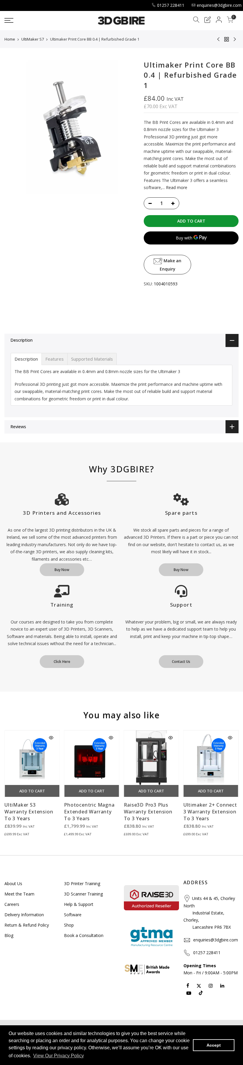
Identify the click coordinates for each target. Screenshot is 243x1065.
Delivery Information (24, 914)
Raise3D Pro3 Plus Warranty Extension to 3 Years (148, 812)
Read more (176, 187)
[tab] (26, 359)
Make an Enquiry (170, 264)
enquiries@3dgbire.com (219, 5)
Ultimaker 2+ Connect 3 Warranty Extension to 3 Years (210, 812)
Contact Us (181, 661)
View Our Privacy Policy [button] (58, 1055)
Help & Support (78, 904)
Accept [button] (214, 1045)
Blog (8, 935)
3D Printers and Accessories (62, 512)
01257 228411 (170, 5)
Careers (11, 904)
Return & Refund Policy (26, 925)
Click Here (62, 661)
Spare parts (181, 512)
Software (72, 914)
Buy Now (62, 569)
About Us (13, 883)
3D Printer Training (82, 883)
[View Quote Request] (207, 20)
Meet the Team (19, 894)
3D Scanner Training (83, 894)
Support (181, 604)
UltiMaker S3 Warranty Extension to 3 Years (28, 812)
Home (9, 39)
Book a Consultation (83, 935)
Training (61, 604)
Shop (69, 925)
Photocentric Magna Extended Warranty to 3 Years (89, 812)
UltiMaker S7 (32, 39)
